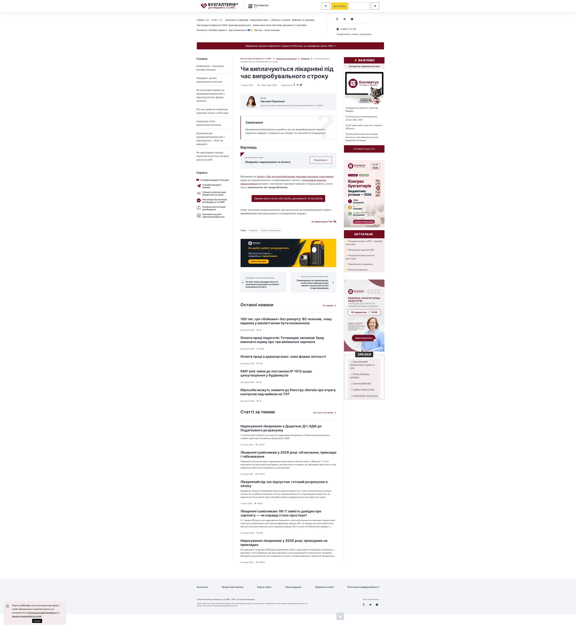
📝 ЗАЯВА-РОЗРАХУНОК (362, 389)
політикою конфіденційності (42, 612)
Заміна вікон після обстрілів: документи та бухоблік (279, 25)
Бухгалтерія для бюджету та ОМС (256, 58)
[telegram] (344, 19)
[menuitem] (204, 19)
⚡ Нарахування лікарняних (359, 264)
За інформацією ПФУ (322, 221)
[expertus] (257, 6)
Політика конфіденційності (363, 587)
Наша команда (272, 30)
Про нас (258, 30)
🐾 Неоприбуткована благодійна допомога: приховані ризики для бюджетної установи (361, 137)
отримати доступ (364, 149)
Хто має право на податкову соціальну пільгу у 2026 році (212, 111)
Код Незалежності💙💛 (241, 30)
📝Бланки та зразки (280, 20)
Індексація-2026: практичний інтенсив (208, 123)
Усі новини (328, 305)
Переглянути (320, 160)
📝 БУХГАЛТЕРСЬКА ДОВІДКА (360, 376)
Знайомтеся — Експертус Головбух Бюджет (210, 67)
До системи (340, 6)
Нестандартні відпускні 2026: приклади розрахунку (224, 25)
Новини (202, 20)
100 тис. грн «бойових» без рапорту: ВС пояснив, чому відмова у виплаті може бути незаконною (286, 321)
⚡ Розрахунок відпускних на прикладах (360, 257)
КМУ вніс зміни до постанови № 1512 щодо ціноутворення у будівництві (276, 373)
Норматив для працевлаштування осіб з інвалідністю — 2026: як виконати (210, 139)
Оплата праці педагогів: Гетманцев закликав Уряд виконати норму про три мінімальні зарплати (282, 340)
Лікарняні (305, 58)
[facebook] (337, 19)
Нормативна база (259, 20)
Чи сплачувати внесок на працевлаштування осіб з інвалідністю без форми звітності (210, 95)
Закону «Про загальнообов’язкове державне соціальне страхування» (295, 176)
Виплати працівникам (271, 230)
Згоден (37, 621)
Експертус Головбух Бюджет (212, 30)
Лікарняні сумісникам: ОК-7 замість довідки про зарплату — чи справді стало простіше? (280, 513)
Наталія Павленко (273, 101)
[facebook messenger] (352, 19)
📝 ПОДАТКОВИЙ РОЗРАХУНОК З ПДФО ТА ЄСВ (362, 365)
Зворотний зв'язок (232, 587)
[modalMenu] (375, 6)
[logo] (219, 6)
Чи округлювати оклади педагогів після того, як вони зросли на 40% (212, 156)
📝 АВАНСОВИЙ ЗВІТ (360, 383)
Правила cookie (324, 587)
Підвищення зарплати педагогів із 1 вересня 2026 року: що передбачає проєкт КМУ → (290, 46)
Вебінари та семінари (303, 20)
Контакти (202, 587)
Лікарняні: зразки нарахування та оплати (209, 79)
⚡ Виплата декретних (356, 269)
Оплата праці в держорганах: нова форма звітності (283, 356)
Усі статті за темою (323, 412)
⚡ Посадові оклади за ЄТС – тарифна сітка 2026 (363, 243)
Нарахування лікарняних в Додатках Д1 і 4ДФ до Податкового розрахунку (281, 428)
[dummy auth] (359, 6)
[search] (326, 6)
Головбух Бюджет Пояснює (214, 180)
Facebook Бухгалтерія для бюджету (213, 208)
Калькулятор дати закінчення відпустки (213, 215)
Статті (217, 20)
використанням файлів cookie (27, 616)
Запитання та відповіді (236, 20)
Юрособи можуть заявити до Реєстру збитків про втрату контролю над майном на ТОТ (288, 392)
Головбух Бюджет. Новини (212, 186)
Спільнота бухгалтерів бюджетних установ (214, 193)
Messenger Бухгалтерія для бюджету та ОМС (214, 200)
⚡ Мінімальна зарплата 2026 (359, 249)
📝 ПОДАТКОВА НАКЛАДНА (364, 395)
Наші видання (293, 587)
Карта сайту (264, 587)
